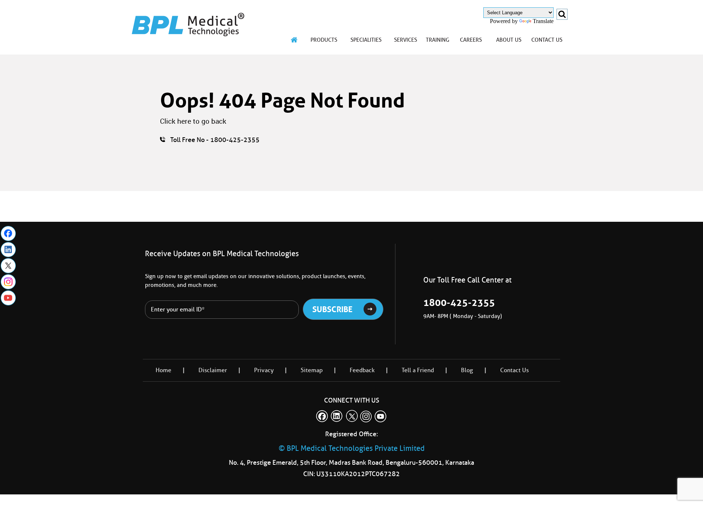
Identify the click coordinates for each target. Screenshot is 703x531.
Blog (467, 370)
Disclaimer (212, 370)
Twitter (8, 265)
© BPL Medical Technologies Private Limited (352, 448)
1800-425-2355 (459, 302)
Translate (543, 21)
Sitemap (312, 370)
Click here (175, 121)
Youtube (8, 297)
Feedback (362, 370)
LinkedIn (8, 249)
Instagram (8, 281)
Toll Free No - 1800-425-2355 (215, 140)
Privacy (264, 370)
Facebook (8, 233)
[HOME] (294, 40)
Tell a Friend (418, 370)
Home (163, 370)
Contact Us (514, 370)
